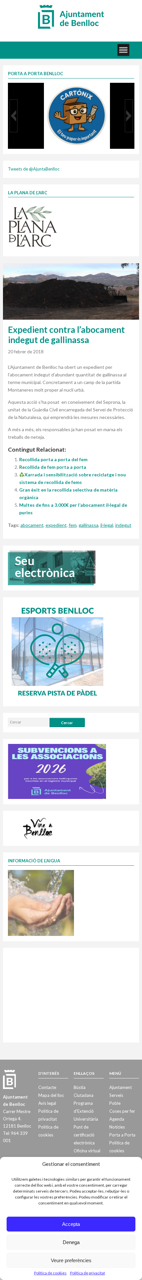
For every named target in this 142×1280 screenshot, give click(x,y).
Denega (71, 1242)
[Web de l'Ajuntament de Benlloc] (71, 16)
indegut (123, 525)
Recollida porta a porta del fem (53, 459)
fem (73, 525)
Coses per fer (122, 1111)
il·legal (106, 525)
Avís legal (47, 1103)
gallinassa (88, 525)
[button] (14, 115)
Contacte (47, 1087)
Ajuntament (120, 1087)
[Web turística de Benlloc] (39, 827)
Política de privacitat (87, 1272)
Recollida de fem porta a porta (52, 467)
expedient (56, 525)
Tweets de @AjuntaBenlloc (33, 169)
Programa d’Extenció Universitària (86, 1111)
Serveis (116, 1095)
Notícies (117, 1127)
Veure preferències (71, 1260)
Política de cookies (50, 1272)
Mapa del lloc (51, 1095)
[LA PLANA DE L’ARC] (32, 226)
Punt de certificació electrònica (84, 1134)
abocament (32, 525)
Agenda (116, 1119)
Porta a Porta (122, 1134)
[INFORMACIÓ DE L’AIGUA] (41, 902)
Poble (115, 1103)
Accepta (71, 1224)
